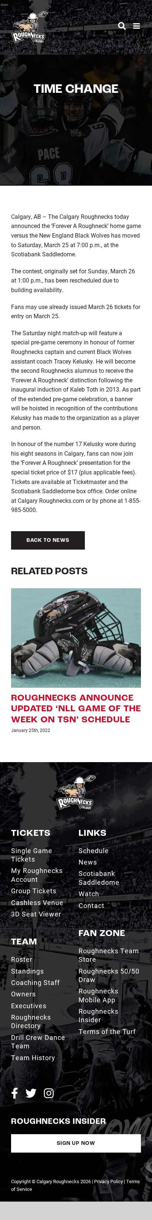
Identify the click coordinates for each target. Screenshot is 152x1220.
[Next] (135, 660)
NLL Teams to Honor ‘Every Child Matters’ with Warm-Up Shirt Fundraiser (78, 709)
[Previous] (16, 660)
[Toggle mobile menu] (137, 26)
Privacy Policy (108, 1181)
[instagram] (48, 1093)
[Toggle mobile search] (122, 26)
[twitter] (31, 1093)
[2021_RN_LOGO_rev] (76, 778)
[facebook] (14, 1093)
